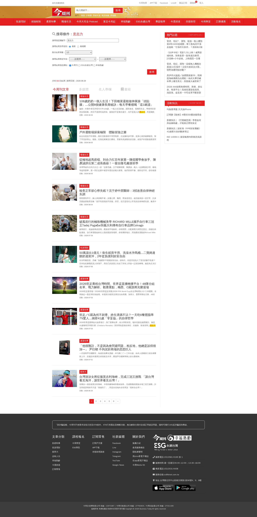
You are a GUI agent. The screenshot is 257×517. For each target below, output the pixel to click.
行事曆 (89, 15)
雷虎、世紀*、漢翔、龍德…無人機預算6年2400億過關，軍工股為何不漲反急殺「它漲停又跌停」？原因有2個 (184, 44)
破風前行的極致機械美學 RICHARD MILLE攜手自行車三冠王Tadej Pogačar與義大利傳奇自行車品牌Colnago (116, 223)
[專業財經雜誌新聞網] (61, 12)
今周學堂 (76, 443)
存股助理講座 (98, 452)
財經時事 (56, 443)
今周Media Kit (139, 465)
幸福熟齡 (100, 65)
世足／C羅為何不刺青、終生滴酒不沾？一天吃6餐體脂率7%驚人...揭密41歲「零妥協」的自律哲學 (116, 316)
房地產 (113, 15)
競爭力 (55, 452)
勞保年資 (96, 15)
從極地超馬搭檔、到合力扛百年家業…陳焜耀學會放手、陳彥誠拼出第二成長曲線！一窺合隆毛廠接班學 (117, 161)
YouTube (116, 460)
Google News (118, 465)
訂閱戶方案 (97, 443)
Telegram (116, 456)
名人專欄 (105, 89)
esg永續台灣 (86, 65)
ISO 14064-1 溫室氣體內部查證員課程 (184, 138)
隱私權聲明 (138, 452)
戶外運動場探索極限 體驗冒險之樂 (102, 132)
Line (114, 447)
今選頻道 (56, 465)
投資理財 (56, 447)
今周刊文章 (61, 89)
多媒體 (84, 89)
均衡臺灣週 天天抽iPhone (179, 109)
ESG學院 (76, 447)
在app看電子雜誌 (140, 460)
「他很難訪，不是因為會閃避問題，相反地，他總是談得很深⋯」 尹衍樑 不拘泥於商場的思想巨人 (117, 347)
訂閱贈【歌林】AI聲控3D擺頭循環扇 (184, 114)
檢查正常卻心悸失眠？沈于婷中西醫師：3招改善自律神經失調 (117, 192)
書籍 (127, 89)
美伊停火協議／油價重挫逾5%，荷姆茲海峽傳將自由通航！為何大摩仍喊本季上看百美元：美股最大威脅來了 (184, 78)
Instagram (116, 452)
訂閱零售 (56, 469)
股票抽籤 (105, 15)
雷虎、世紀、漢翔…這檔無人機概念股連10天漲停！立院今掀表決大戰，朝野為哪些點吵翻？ (184, 67)
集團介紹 (137, 443)
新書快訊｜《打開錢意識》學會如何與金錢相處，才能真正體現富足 (184, 122)
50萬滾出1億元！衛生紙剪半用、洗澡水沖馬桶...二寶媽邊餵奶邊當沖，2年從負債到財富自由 (117, 254)
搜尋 (118, 10)
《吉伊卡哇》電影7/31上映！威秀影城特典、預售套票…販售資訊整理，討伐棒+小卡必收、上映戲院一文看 (184, 55)
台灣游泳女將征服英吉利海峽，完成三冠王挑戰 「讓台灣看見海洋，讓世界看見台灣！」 (116, 378)
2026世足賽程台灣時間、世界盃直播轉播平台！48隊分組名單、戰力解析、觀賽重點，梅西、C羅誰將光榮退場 (117, 285)
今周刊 (74, 65)
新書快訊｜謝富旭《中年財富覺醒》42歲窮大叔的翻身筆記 (184, 130)
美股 (83, 15)
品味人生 (56, 456)
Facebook (116, 443)
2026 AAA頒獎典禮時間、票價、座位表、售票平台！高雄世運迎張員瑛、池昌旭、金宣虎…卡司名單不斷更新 (184, 89)
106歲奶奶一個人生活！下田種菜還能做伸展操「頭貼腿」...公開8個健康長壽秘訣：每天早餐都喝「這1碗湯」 (116, 103)
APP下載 (96, 447)
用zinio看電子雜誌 (141, 456)
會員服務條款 (139, 447)
